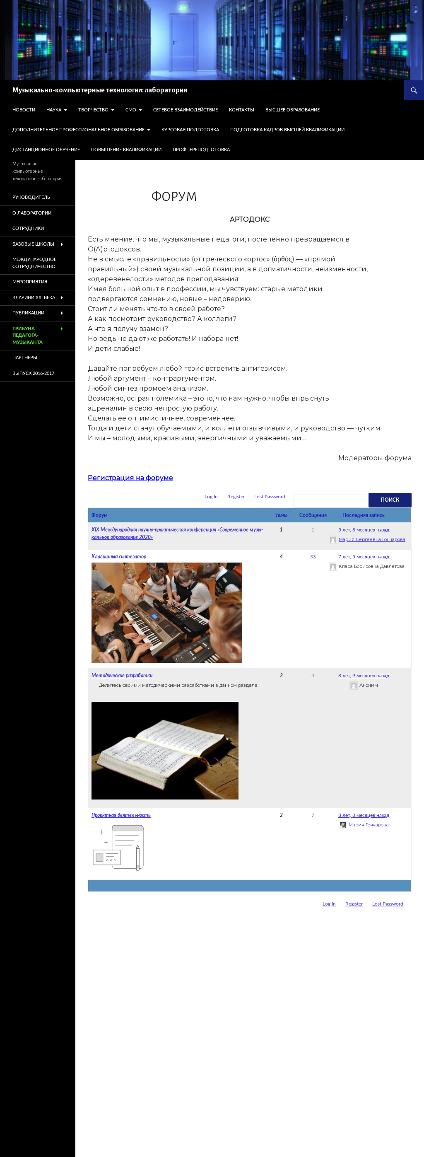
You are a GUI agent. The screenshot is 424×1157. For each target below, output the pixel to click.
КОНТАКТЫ (241, 110)
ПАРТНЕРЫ (24, 357)
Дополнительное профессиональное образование (78, 130)
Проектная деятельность (121, 815)
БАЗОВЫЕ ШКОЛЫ (33, 244)
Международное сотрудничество (34, 263)
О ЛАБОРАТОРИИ (31, 213)
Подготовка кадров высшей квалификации (287, 130)
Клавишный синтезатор (119, 556)
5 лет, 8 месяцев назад (363, 529)
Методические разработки (122, 675)
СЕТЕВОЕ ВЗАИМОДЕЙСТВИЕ (185, 110)
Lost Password (269, 496)
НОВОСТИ (23, 110)
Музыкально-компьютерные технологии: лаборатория (99, 90)
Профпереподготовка (201, 149)
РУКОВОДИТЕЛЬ (31, 197)
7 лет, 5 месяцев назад (363, 556)
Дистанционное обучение (46, 149)
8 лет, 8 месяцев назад (363, 815)
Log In (211, 496)
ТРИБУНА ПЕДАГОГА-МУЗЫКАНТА (27, 335)
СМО (130, 110)
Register (236, 496)
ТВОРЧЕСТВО (93, 110)
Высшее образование (292, 110)
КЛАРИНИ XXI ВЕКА (33, 297)
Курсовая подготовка (190, 130)
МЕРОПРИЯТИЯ (29, 282)
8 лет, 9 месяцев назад (363, 675)
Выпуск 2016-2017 (33, 373)
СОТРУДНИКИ (28, 228)
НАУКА (53, 110)
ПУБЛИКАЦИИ (28, 313)
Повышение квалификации (126, 149)
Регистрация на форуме (130, 478)
